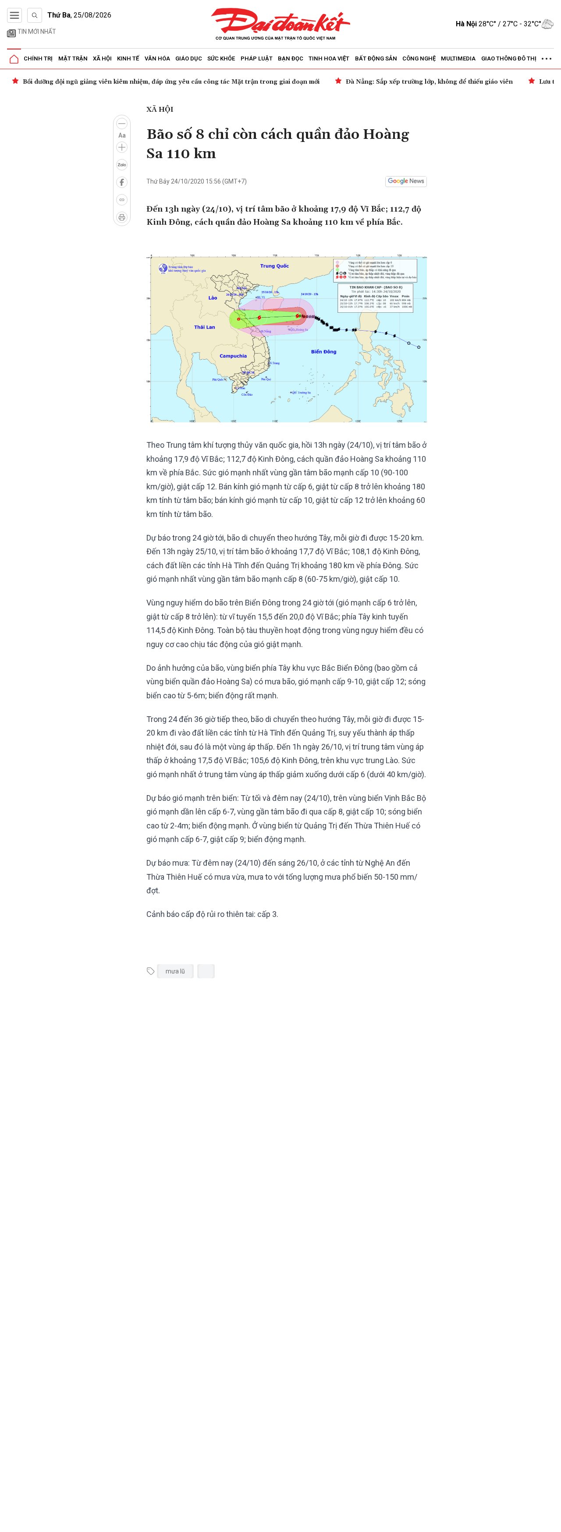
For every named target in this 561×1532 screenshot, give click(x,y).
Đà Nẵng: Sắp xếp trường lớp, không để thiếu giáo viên (429, 82)
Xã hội (102, 58)
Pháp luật (257, 58)
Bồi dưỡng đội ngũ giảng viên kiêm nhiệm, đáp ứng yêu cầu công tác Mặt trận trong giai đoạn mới (171, 82)
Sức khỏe (221, 58)
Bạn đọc (290, 58)
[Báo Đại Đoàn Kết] (280, 24)
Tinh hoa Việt (329, 58)
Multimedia (458, 58)
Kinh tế (128, 58)
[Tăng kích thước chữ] (121, 147)
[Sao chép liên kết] (121, 199)
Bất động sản (376, 58)
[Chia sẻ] (553, 1520)
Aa (122, 135)
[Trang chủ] (14, 59)
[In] (121, 217)
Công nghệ (419, 58)
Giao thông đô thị (508, 58)
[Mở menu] (14, 15)
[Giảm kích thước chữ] (121, 123)
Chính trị (38, 58)
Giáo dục (188, 58)
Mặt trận (73, 58)
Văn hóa (157, 58)
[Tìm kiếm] (34, 15)
